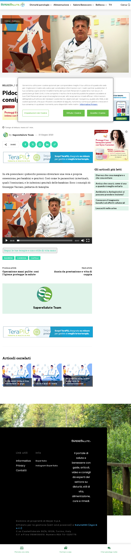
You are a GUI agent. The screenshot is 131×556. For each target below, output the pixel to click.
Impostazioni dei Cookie (35, 113)
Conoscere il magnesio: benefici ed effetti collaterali (110, 201)
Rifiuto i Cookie (74, 113)
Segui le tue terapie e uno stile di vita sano (30, 250)
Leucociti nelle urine (106, 208)
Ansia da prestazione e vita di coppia (73, 273)
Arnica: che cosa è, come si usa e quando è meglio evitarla (111, 185)
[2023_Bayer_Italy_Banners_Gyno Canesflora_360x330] (111, 145)
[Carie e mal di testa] (47, 375)
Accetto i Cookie (97, 113)
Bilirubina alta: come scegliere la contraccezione (77, 381)
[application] (47, 218)
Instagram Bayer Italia (47, 465)
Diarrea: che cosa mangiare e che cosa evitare (110, 176)
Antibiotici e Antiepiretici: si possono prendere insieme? (110, 193)
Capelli (35, 258)
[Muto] (82, 240)
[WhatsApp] (40, 144)
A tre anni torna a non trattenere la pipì (17, 382)
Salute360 (81, 524)
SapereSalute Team (23, 135)
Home (7, 21)
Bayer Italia (41, 460)
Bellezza (15, 21)
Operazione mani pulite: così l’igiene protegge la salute (20, 273)
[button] (125, 5)
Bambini (8, 258)
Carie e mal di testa (46, 383)
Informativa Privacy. (89, 104)
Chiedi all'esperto (15, 376)
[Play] (6, 240)
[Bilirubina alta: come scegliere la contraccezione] (77, 375)
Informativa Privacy (23, 463)
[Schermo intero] (87, 240)
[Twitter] (32, 144)
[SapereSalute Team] (6, 134)
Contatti (21, 470)
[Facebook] (25, 144)
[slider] (44, 240)
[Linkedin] (47, 144)
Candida (21, 258)
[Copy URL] (54, 144)
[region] (65, 100)
